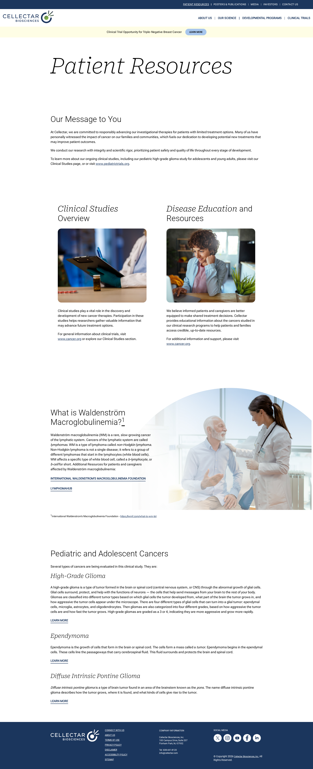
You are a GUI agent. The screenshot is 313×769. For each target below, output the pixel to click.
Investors (270, 4)
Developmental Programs (262, 18)
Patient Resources (196, 4)
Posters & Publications (230, 4)
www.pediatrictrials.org (112, 164)
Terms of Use (112, 740)
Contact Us (290, 4)
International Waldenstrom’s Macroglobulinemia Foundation (98, 478)
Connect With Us (114, 730)
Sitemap (109, 760)
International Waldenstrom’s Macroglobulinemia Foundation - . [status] (104, 516)
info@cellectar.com (168, 753)
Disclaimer (111, 750)
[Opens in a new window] (218, 738)
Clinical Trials (299, 18)
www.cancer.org (69, 339)
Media (255, 4)
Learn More (196, 32)
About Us (205, 18)
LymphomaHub (61, 488)
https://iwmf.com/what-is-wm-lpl (138, 516)
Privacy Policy (113, 745)
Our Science (227, 18)
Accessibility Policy (116, 755)
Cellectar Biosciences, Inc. (246, 756)
